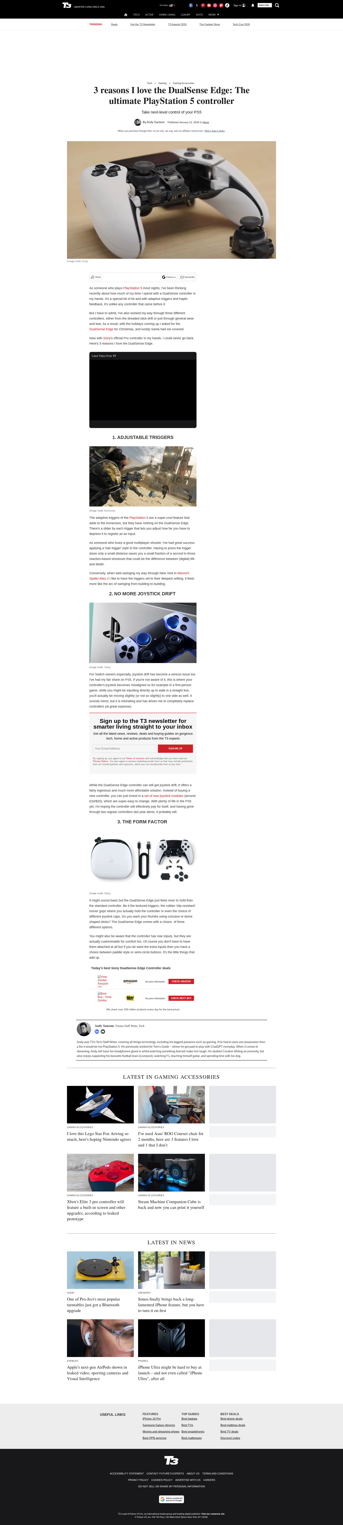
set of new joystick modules (163, 796)
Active (149, 14)
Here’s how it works (215, 131)
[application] (143, 390)
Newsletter (190, 277)
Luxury (185, 14)
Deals (114, 24)
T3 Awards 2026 (177, 24)
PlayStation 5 (132, 288)
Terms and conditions (217, 1473)
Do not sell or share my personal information (171, 1486)
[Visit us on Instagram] (215, 5)
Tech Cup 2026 (241, 24)
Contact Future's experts (165, 1473)
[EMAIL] (104, 1031)
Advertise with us (187, 1480)
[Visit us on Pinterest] (203, 5)
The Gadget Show (209, 24)
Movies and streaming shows (161, 1431)
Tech (136, 14)
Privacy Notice (100, 761)
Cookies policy (161, 1480)
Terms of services (135, 758)
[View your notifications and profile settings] (252, 5)
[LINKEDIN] (98, 1031)
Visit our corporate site (213, 1514)
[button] (143, 980)
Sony (107, 338)
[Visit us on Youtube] (209, 5)
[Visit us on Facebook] (191, 5)
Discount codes (230, 1438)
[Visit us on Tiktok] (227, 5)
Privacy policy (138, 1480)
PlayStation (137, 518)
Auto (199, 14)
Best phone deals (231, 1418)
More (212, 14)
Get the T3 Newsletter (142, 24)
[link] (105, 981)
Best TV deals (229, 1431)
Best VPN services (154, 1438)
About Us (193, 1473)
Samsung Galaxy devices (159, 1425)
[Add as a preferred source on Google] (171, 1499)
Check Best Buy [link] (181, 998)
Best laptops (189, 1418)
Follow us (171, 277)
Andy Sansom (156, 122)
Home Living (167, 14)
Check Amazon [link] (181, 981)
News (206, 122)
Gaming (162, 83)
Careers (209, 1480)
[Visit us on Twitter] (197, 5)
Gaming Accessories (183, 83)
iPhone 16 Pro (152, 1418)
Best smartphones (193, 1431)
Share (98, 277)
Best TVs (187, 1425)
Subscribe (264, 5)
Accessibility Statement (127, 1473)
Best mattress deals (232, 1425)
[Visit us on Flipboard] (221, 5)
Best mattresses (192, 1438)
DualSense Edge (101, 329)
